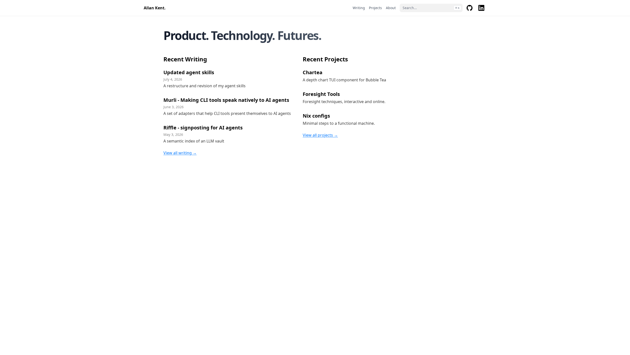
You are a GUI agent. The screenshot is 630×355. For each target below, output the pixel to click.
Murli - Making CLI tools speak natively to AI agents (226, 100)
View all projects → (320, 135)
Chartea (312, 72)
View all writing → (180, 153)
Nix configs (316, 115)
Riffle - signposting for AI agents (203, 127)
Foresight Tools (321, 94)
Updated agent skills (188, 72)
